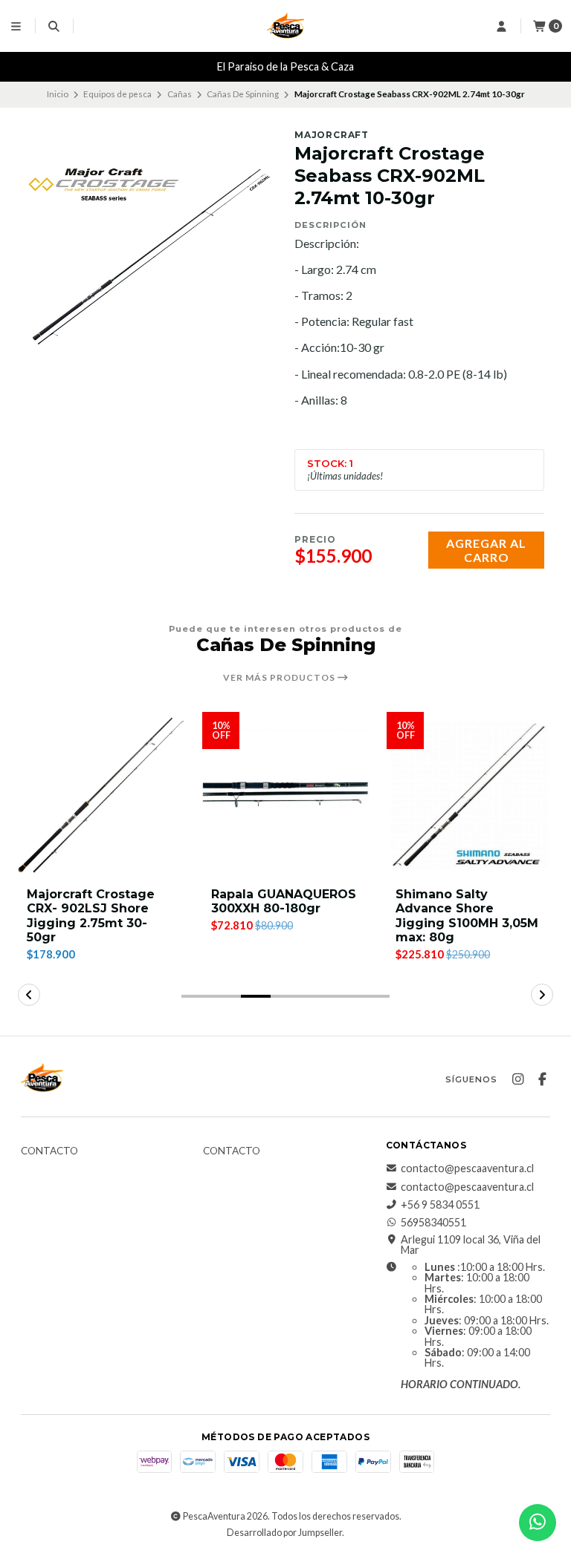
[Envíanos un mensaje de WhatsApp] (537, 1522)
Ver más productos (280, 677)
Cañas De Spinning (243, 94)
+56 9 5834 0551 (440, 1205)
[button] (196, 996)
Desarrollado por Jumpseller (284, 1532)
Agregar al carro (486, 550)
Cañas (179, 94)
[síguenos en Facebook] (542, 1079)
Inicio (57, 94)
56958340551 (433, 1222)
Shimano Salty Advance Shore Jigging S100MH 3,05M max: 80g (467, 915)
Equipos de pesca (117, 94)
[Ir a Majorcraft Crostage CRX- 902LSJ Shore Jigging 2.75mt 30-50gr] (101, 795)
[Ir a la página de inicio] (285, 26)
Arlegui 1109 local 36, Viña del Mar (471, 1245)
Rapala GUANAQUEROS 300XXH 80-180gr (283, 901)
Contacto (49, 1151)
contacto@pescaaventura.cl (467, 1168)
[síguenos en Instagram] (517, 1079)
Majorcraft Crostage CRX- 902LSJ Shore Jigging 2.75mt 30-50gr (91, 915)
